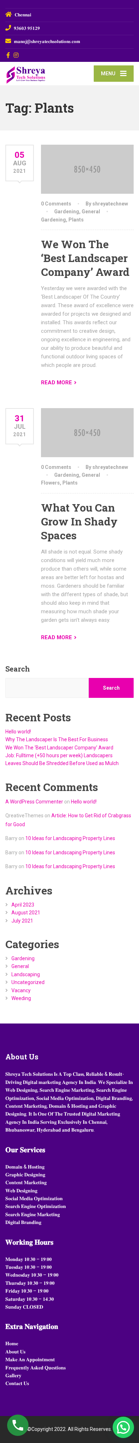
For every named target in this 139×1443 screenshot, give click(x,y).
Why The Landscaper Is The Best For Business (56, 739)
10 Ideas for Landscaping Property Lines (70, 838)
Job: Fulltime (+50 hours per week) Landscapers (59, 755)
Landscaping (25, 974)
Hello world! (18, 731)
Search (17, 668)
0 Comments (56, 204)
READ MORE (56, 382)
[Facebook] (8, 55)
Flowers (50, 483)
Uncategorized (28, 982)
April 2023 (22, 905)
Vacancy (21, 990)
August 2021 (25, 912)
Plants (76, 220)
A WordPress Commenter (34, 802)
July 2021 (22, 921)
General (91, 211)
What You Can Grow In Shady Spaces (79, 521)
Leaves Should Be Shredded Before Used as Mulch (62, 763)
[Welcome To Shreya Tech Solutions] (37, 73)
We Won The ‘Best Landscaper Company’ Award (85, 258)
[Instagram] (16, 55)
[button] (123, 1427)
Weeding (21, 998)
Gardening (66, 211)
